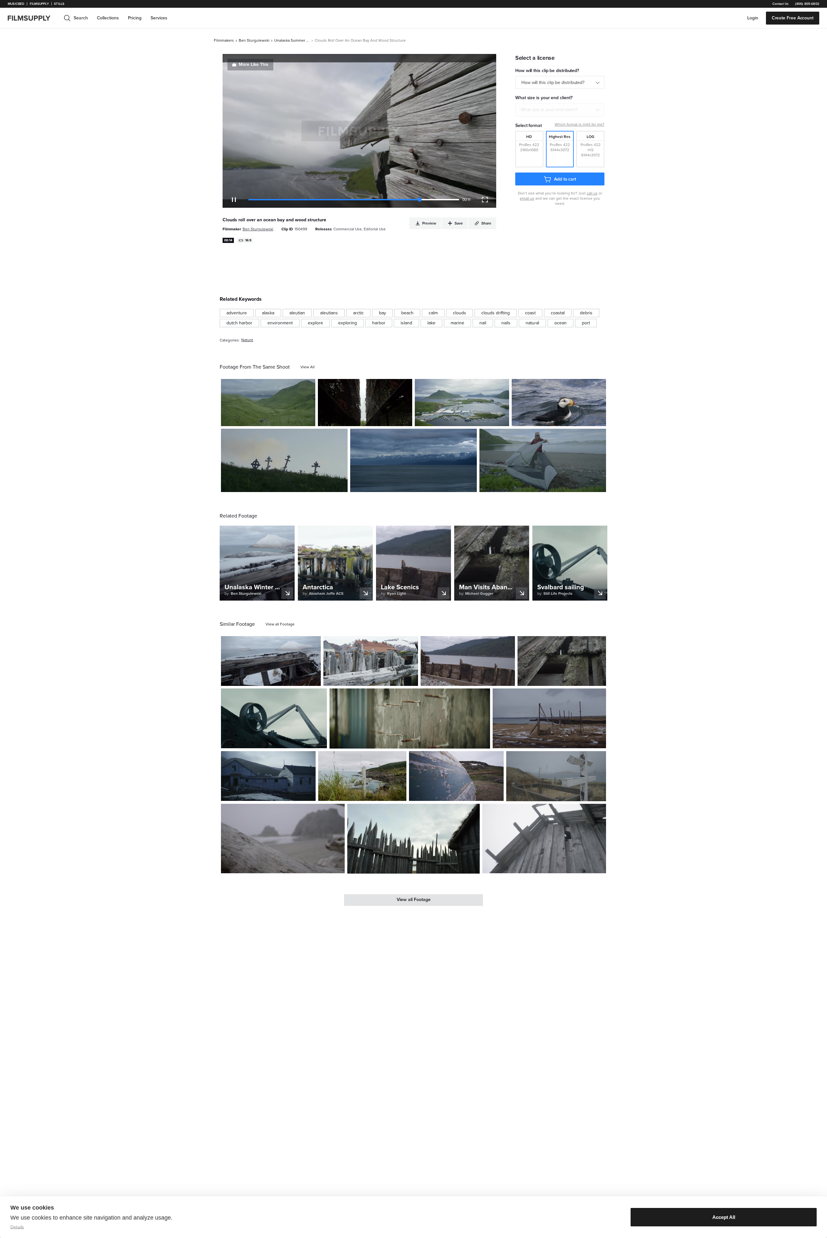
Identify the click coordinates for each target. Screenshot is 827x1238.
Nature (247, 340)
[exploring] (347, 323)
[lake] (431, 323)
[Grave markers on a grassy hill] (284, 460)
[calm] (433, 313)
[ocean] (560, 323)
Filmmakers (224, 40)
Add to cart (565, 179)
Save (292, 418)
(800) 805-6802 (807, 4)
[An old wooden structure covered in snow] (271, 661)
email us (527, 198)
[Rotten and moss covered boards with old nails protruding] (562, 661)
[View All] (307, 367)
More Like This (253, 64)
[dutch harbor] (239, 323)
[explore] (315, 323)
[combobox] (560, 109)
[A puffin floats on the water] (559, 402)
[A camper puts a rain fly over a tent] (542, 460)
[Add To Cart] (308, 419)
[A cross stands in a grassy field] (556, 776)
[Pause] (234, 200)
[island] (406, 323)
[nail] (483, 323)
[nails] (506, 323)
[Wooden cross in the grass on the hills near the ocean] (362, 776)
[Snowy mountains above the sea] (413, 460)
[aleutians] (329, 313)
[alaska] (268, 313)
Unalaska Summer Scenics (292, 40)
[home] (33, 18)
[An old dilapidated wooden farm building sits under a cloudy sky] (268, 776)
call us (592, 193)
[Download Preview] (275, 419)
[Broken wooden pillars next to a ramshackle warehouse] (370, 661)
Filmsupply (39, 4)
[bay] (382, 313)
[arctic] (358, 313)
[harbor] (379, 323)
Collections (108, 18)
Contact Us (780, 4)
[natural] (532, 323)
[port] (585, 323)
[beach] (407, 313)
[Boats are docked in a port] (462, 402)
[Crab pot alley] (365, 402)
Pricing (134, 18)
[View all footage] (280, 624)
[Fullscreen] (485, 200)
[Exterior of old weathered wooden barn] (544, 839)
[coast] (530, 313)
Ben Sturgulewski (254, 40)
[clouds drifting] (495, 313)
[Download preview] (281, 678)
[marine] (457, 323)
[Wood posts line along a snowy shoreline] (549, 718)
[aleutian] (297, 313)
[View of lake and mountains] (468, 661)
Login (752, 18)
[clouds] (459, 313)
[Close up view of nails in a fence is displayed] (410, 718)
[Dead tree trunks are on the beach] (283, 839)
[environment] (280, 323)
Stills (59, 4)
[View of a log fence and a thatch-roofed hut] (413, 839)
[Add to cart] (313, 678)
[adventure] (236, 313)
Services (159, 18)
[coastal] (557, 313)
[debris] (586, 313)
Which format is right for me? (579, 124)
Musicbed (16, 4)
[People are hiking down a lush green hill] (268, 402)
